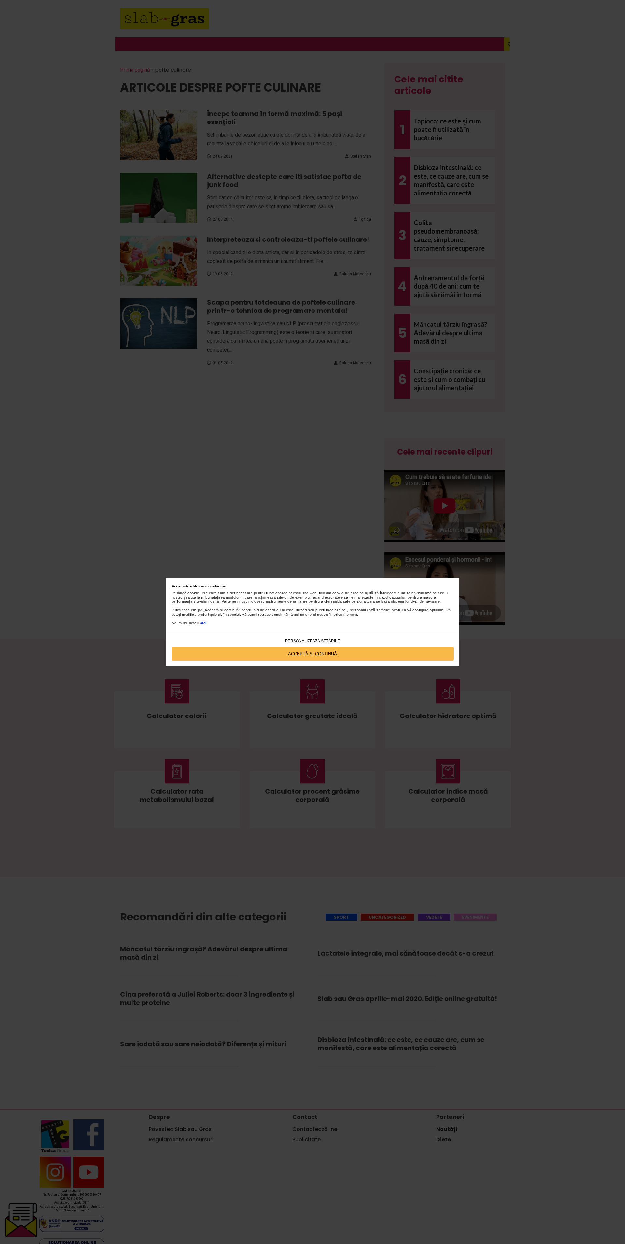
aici (203, 623)
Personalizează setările (312, 641)
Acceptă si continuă (312, 653)
